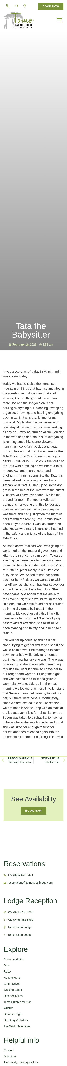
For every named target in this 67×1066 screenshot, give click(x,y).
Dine (7, 965)
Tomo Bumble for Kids (17, 1002)
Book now (33, 810)
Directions (10, 1056)
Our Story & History (16, 1020)
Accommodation (14, 959)
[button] (59, 20)
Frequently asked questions (21, 1062)
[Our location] (24, 6)
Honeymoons (12, 977)
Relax (7, 971)
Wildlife (8, 1008)
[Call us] (8, 6)
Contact (8, 1050)
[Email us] (16, 6)
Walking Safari (13, 989)
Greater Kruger (13, 1014)
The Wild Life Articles (17, 1026)
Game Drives (12, 983)
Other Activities (13, 995)
